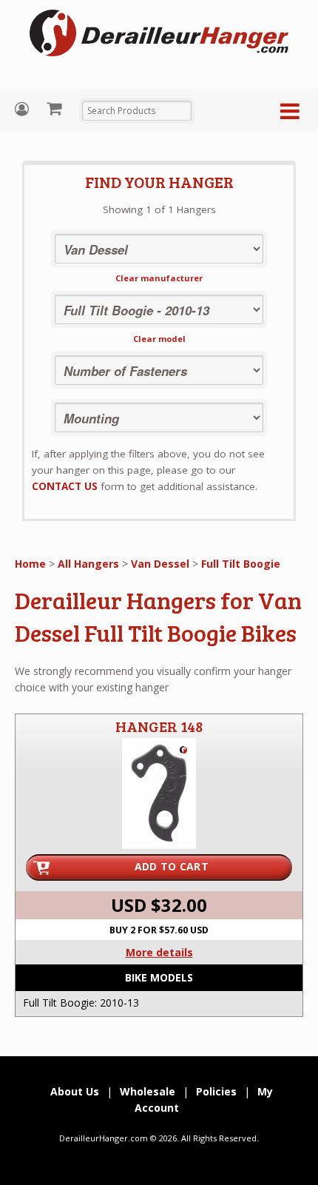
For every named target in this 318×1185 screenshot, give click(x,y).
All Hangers (88, 564)
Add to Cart (172, 866)
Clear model (159, 338)
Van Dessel (160, 564)
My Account (24, 109)
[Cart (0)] (56, 108)
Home (30, 564)
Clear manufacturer (159, 277)
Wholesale (147, 1091)
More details (159, 952)
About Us (74, 1091)
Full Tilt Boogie (240, 564)
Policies (216, 1091)
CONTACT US (65, 486)
